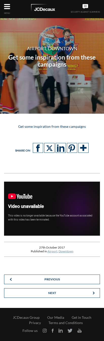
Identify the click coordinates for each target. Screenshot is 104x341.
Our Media (55, 317)
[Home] (43, 8)
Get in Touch (81, 317)
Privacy (35, 323)
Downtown (66, 251)
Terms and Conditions (65, 323)
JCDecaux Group (26, 317)
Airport (52, 251)
